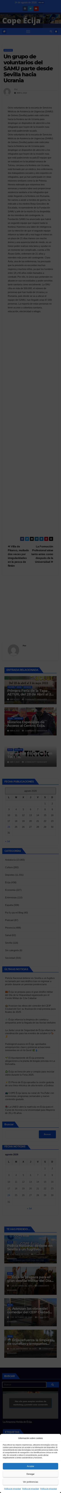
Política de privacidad (12, 1489)
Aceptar (30, 1466)
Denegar (30, 1474)
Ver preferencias (30, 1482)
